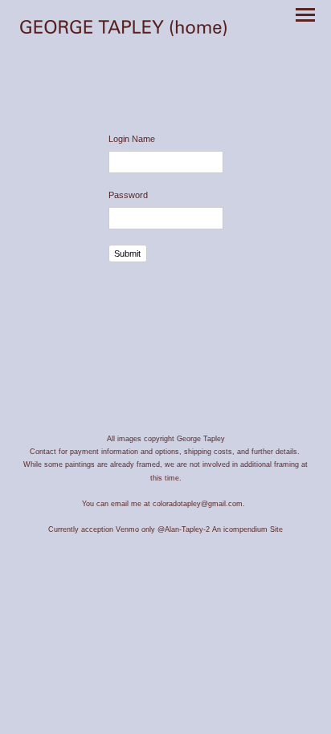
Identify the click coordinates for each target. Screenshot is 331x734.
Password (128, 195)
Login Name (131, 139)
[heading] (123, 29)
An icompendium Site (247, 529)
